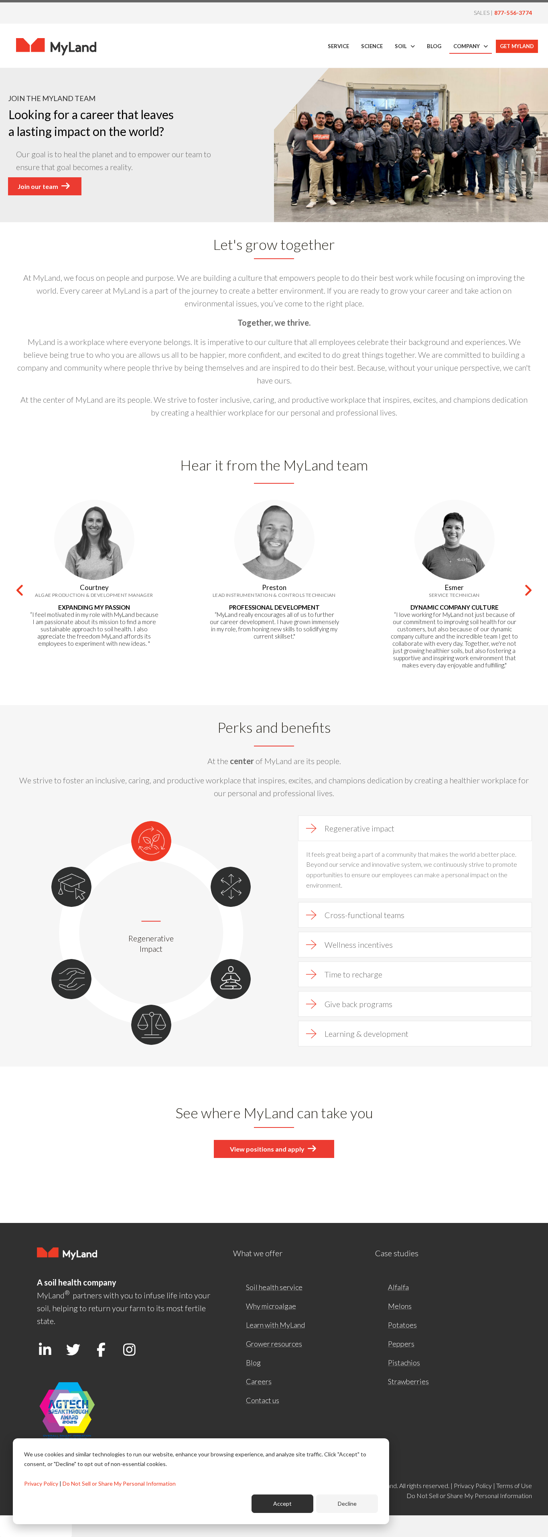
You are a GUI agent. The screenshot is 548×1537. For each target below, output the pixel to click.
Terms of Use (514, 1485)
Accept (282, 1503)
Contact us (262, 1400)
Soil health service (274, 1287)
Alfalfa (398, 1287)
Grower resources (274, 1343)
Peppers (401, 1343)
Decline (347, 1503)
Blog (253, 1362)
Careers (259, 1381)
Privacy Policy (41, 1483)
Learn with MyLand (275, 1324)
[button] (20, 590)
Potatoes (402, 1324)
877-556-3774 (513, 12)
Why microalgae (271, 1306)
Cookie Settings (36, 1526)
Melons (400, 1306)
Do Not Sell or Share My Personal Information (119, 1483)
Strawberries (408, 1381)
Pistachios (404, 1362)
